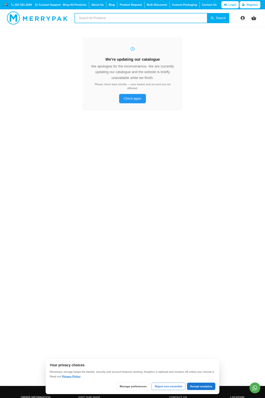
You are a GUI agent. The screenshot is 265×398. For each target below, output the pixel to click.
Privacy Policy (71, 376)
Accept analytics (201, 386)
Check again (132, 98)
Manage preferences (133, 386)
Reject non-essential (168, 386)
